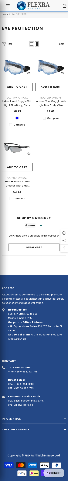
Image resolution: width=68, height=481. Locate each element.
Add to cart (17, 87)
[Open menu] (8, 6)
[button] (31, 44)
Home (5, 14)
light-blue (17, 118)
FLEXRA (29, 455)
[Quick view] (29, 73)
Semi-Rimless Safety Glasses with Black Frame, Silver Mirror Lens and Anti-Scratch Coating (17, 184)
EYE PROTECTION (19, 14)
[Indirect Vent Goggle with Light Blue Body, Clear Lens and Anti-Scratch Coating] (17, 67)
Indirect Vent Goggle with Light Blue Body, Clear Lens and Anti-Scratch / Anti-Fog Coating (51, 103)
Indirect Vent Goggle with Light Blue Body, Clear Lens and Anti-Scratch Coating (17, 103)
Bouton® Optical (17, 97)
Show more (34, 247)
